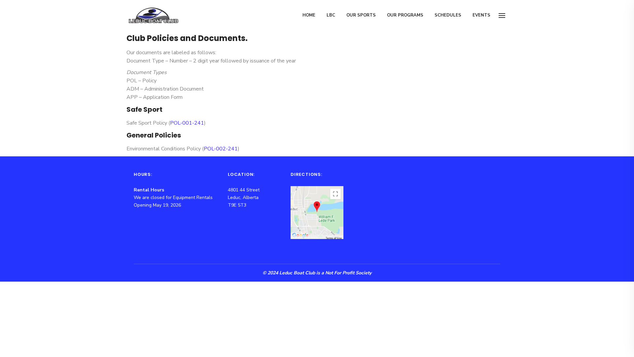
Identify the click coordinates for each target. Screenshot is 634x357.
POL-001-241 (187, 123)
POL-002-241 (221, 148)
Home (308, 15)
